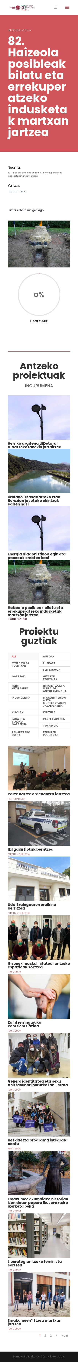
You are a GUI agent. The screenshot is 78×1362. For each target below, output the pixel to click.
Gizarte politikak (50, 678)
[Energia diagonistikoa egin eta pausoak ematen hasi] (39, 528)
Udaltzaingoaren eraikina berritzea (32, 906)
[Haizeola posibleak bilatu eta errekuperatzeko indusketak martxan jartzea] (39, 582)
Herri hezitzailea (20, 687)
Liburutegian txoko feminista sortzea (35, 1263)
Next (65, 1336)
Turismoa (50, 726)
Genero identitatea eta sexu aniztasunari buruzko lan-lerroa (38, 1083)
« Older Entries (17, 619)
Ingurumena (21, 698)
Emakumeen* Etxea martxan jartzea (34, 1322)
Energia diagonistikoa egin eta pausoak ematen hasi (37, 556)
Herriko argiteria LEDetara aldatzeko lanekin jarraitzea (35, 445)
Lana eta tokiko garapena (19, 721)
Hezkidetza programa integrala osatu (38, 1142)
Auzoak (49, 656)
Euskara (49, 663)
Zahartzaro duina (21, 733)
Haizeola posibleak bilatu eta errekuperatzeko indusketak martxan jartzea (35, 611)
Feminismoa (51, 670)
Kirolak (17, 712)
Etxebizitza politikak (20, 664)
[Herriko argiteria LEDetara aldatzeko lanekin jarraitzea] (39, 417)
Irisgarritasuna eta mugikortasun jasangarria (54, 702)
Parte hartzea (54, 719)
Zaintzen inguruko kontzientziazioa (24, 1024)
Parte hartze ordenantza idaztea (39, 794)
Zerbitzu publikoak (50, 733)
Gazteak (18, 676)
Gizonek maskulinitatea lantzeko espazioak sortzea (39, 965)
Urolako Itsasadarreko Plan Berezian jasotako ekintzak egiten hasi (34, 500)
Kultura (49, 712)
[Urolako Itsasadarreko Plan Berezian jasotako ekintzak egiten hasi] (39, 471)
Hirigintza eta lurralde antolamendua (54, 688)
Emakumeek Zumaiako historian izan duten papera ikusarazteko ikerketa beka (38, 1203)
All (14, 656)
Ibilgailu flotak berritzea (31, 849)
